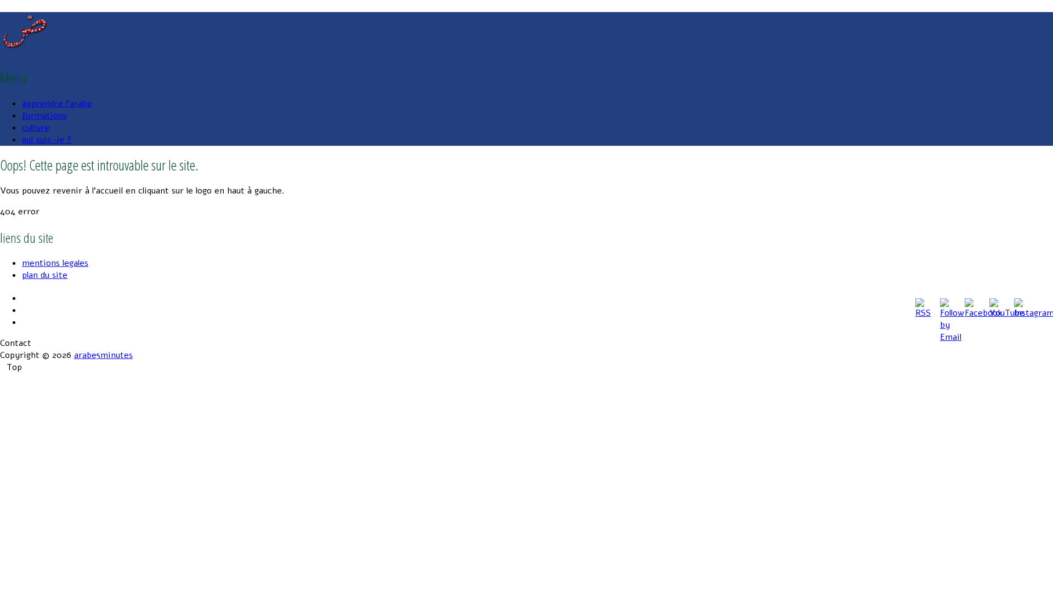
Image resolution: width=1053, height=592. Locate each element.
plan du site (44, 275)
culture (35, 128)
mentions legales (55, 263)
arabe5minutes (103, 355)
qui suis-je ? (47, 140)
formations (44, 116)
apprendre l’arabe (57, 104)
